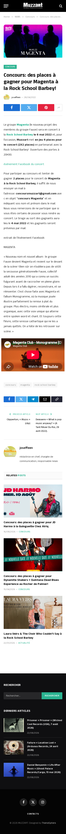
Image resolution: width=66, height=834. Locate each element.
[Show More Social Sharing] (58, 107)
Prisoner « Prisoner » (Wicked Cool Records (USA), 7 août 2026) (44, 724)
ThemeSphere (49, 823)
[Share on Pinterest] (46, 107)
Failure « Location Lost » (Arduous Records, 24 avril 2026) (42, 746)
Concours (10, 66)
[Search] (60, 6)
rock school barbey (45, 385)
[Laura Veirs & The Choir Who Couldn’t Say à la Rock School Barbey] (33, 612)
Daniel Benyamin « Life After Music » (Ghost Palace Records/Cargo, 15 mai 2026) (44, 768)
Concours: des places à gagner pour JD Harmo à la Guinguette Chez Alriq (29, 524)
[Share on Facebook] (12, 107)
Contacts (33, 813)
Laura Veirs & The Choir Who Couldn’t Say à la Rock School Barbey (33, 636)
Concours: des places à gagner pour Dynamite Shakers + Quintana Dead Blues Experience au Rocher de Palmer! (31, 580)
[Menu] (6, 6)
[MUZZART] (33, 6)
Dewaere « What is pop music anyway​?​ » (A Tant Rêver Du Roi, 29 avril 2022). (49, 425)
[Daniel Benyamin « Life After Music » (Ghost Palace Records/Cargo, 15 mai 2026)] (14, 770)
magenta (25, 385)
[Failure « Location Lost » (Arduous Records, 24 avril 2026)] (14, 748)
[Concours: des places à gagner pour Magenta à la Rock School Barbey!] (33, 57)
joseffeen (16, 97)
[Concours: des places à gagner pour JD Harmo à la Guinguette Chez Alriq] (33, 501)
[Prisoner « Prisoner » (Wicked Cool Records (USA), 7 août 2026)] (14, 725)
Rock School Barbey (19, 135)
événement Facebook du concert (24, 164)
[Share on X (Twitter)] (29, 107)
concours (11, 385)
